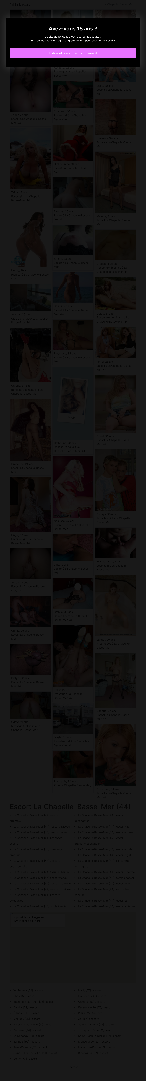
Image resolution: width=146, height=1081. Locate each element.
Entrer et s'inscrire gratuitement (73, 53)
